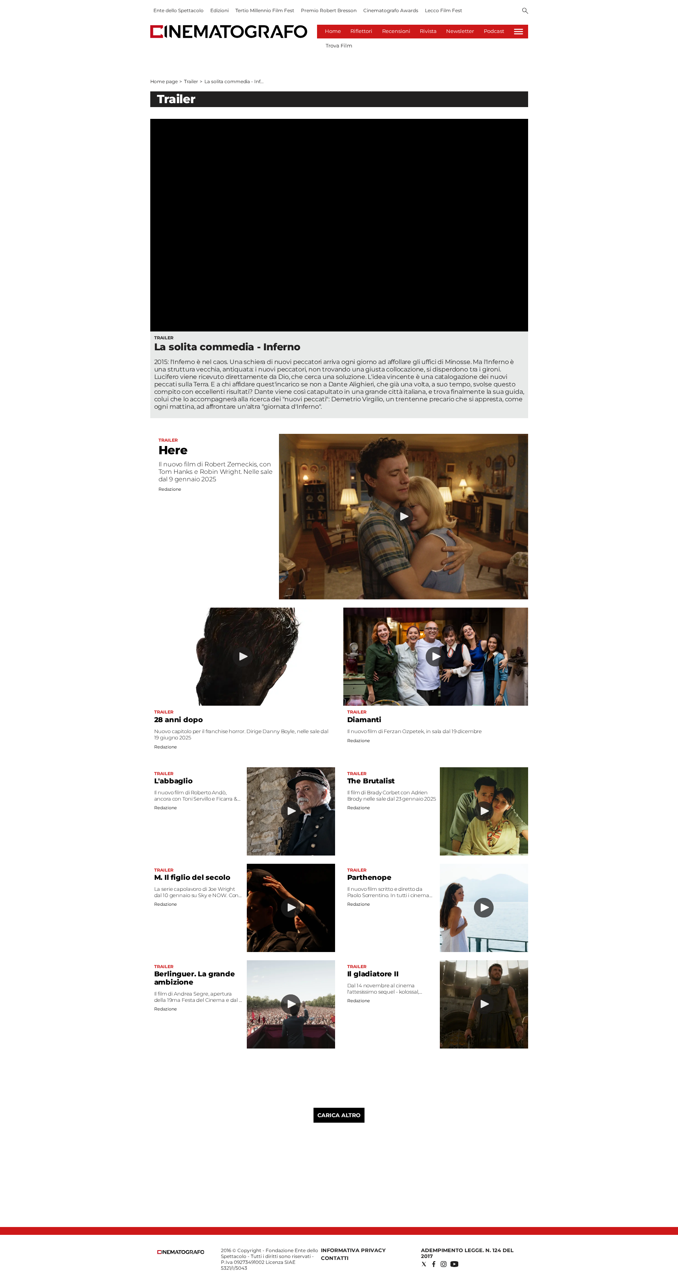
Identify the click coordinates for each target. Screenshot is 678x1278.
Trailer (191, 81)
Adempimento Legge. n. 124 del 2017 (467, 1253)
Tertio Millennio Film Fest (264, 10)
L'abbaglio (173, 781)
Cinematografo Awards (390, 10)
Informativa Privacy (353, 1250)
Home (333, 31)
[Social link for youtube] (454, 1264)
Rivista (428, 31)
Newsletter (460, 31)
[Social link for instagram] (444, 1264)
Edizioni (219, 10)
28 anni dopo (178, 719)
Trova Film (339, 45)
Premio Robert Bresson (329, 10)
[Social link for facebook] (434, 1264)
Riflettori (361, 31)
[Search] (525, 11)
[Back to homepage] (180, 1252)
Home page (164, 81)
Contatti (334, 1258)
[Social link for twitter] (424, 1264)
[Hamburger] (518, 31)
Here (173, 450)
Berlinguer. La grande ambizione (194, 978)
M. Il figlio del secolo (192, 877)
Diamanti (364, 719)
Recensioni (396, 31)
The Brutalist (371, 781)
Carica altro (339, 1115)
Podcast (494, 31)
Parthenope (369, 877)
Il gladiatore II (373, 974)
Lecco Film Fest (443, 10)
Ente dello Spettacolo (178, 10)
